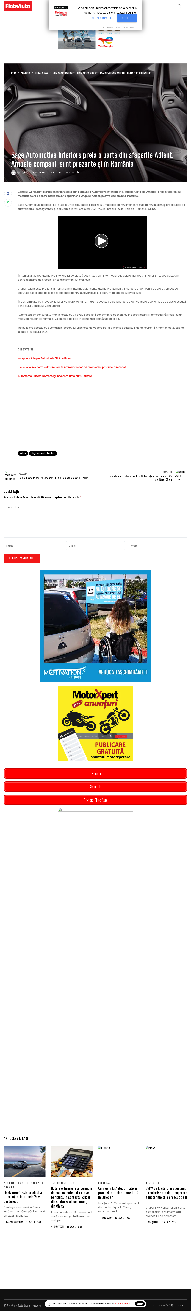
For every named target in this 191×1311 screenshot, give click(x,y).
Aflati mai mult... (124, 1303)
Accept (140, 1303)
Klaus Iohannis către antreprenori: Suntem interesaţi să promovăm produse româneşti (72, 367)
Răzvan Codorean (14, 1222)
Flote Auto (22, 172)
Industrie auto (41, 72)
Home (13, 72)
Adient (23, 453)
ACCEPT (127, 18)
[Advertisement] (102, 418)
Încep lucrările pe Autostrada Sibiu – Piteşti (45, 358)
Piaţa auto (25, 72)
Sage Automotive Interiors (43, 453)
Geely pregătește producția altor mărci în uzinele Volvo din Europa (23, 1196)
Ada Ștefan (59, 1226)
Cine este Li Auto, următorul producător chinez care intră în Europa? (118, 1192)
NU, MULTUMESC (102, 18)
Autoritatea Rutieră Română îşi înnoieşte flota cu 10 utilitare (55, 376)
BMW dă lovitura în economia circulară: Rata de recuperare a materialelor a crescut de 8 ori (166, 1194)
